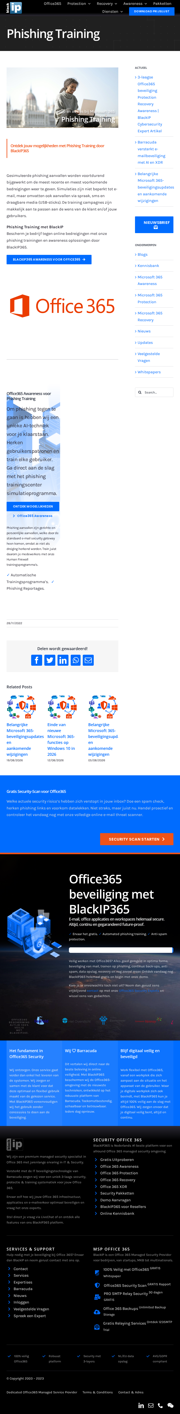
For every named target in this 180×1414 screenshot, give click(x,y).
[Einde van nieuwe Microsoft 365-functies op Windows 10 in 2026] (62, 707)
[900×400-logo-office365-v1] (62, 282)
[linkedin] (141, 1405)
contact (93, 991)
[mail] (150, 1405)
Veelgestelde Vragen (149, 357)
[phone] (160, 1405)
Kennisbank (148, 265)
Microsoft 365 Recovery (150, 316)
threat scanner (129, 814)
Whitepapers (149, 372)
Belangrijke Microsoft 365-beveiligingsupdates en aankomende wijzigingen (156, 187)
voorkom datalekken (70, 808)
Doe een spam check (145, 801)
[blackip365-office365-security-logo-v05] (15, 1140)
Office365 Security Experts (139, 991)
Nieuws (144, 331)
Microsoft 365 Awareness (150, 280)
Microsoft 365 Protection (150, 298)
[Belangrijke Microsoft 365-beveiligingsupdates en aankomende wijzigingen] (21, 707)
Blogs (143, 254)
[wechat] (170, 1405)
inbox (119, 801)
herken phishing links (26, 808)
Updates (145, 342)
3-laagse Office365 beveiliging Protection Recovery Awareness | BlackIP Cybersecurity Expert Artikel (150, 104)
